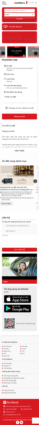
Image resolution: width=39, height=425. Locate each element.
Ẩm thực (19, 39)
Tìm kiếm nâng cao (15, 27)
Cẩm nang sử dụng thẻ (11, 376)
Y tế (23, 351)
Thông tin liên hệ (9, 390)
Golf (5, 353)
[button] (3, 53)
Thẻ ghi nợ (7, 366)
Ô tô (23, 353)
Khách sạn (28, 39)
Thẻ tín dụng (8, 363)
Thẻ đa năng (8, 368)
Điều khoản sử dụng (10, 383)
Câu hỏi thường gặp (10, 380)
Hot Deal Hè (11, 40)
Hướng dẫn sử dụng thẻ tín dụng (14, 378)
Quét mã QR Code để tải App (25, 323)
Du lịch (24, 349)
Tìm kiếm (19, 19)
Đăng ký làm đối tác (10, 393)
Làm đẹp (24, 346)
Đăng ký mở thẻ (19, 116)
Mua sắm (6, 356)
